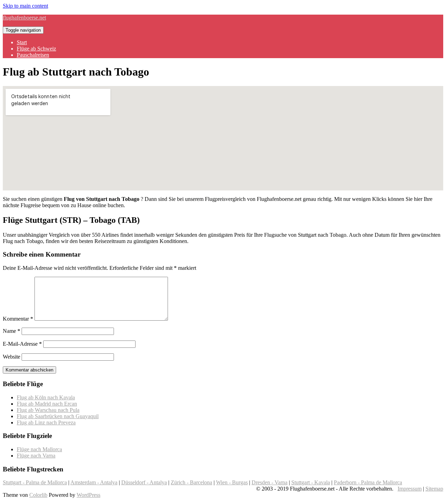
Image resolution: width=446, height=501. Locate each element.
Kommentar (18, 319)
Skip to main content (25, 6)
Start (22, 42)
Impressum (410, 489)
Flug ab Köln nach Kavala (46, 397)
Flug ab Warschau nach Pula (48, 410)
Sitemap (434, 489)
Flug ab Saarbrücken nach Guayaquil (58, 416)
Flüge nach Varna (36, 456)
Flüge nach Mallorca (39, 449)
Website (11, 357)
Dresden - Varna (269, 482)
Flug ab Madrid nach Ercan (47, 404)
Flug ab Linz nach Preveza (46, 422)
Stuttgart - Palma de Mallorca (35, 482)
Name (11, 331)
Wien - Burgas (232, 482)
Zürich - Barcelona (191, 482)
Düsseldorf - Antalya (144, 482)
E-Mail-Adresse (22, 344)
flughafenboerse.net (24, 18)
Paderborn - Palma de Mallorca (368, 482)
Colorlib (38, 495)
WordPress (88, 495)
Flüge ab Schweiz (36, 49)
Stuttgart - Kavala (310, 482)
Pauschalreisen (33, 55)
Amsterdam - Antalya (93, 482)
